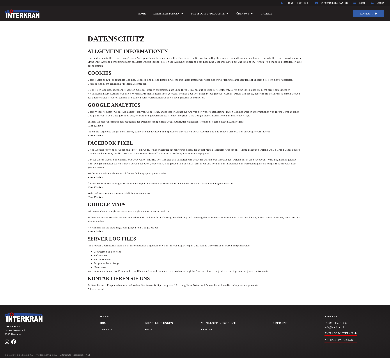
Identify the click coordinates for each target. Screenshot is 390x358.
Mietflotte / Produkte (208, 13)
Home (142, 13)
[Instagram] (7, 341)
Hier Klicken (95, 125)
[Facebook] (13, 341)
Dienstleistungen (166, 13)
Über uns (242, 13)
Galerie (266, 13)
